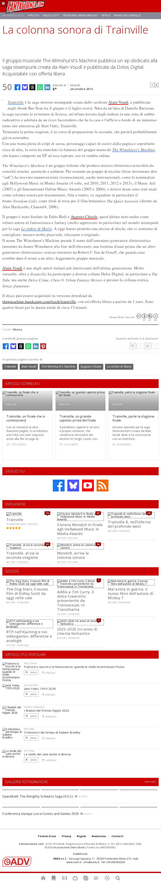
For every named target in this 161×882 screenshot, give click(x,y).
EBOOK (11, 404)
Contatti (117, 836)
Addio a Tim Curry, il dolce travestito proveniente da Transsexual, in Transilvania (75, 600)
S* (55, 89)
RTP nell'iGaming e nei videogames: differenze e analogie (29, 636)
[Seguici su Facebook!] (58, 485)
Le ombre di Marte (36, 228)
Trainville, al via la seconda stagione (22, 555)
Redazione (99, 836)
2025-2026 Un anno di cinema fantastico (77, 631)
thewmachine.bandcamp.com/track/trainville (39, 301)
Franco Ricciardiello (127, 15)
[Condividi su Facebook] (17, 87)
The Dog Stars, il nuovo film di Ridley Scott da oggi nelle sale (27, 593)
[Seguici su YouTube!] (88, 485)
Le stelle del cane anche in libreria (47, 754)
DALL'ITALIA (30, 663)
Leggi (33, 672)
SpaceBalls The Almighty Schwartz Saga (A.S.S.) (37, 796)
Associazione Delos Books (69, 847)
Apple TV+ (34, 15)
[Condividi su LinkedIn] (47, 87)
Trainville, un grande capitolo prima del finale (77, 418)
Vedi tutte (150, 781)
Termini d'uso (47, 836)
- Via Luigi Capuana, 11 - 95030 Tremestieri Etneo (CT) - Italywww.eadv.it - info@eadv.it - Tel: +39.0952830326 (95, 860)
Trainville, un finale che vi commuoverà (25, 418)
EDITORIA (29, 729)
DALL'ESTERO (31, 685)
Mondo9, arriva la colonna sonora (73, 555)
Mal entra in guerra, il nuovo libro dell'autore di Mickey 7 (130, 593)
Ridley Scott (51, 15)
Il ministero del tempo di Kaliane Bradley (52, 732)
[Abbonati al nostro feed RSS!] (102, 485)
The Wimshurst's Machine (133, 149)
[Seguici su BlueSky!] (73, 485)
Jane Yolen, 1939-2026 (40, 689)
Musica (17, 329)
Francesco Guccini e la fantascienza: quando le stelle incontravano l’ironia (74, 667)
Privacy (66, 836)
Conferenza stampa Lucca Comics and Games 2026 (40, 813)
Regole (81, 836)
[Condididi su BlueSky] (25, 87)
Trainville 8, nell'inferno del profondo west (129, 524)
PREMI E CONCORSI (34, 707)
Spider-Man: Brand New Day (80, 15)
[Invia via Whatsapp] (40, 87)
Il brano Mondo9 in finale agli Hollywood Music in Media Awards (80, 529)
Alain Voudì (118, 102)
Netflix (106, 15)
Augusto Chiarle (84, 216)
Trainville (16, 102)
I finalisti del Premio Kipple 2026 (46, 710)
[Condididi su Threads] (32, 87)
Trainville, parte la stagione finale (133, 418)
